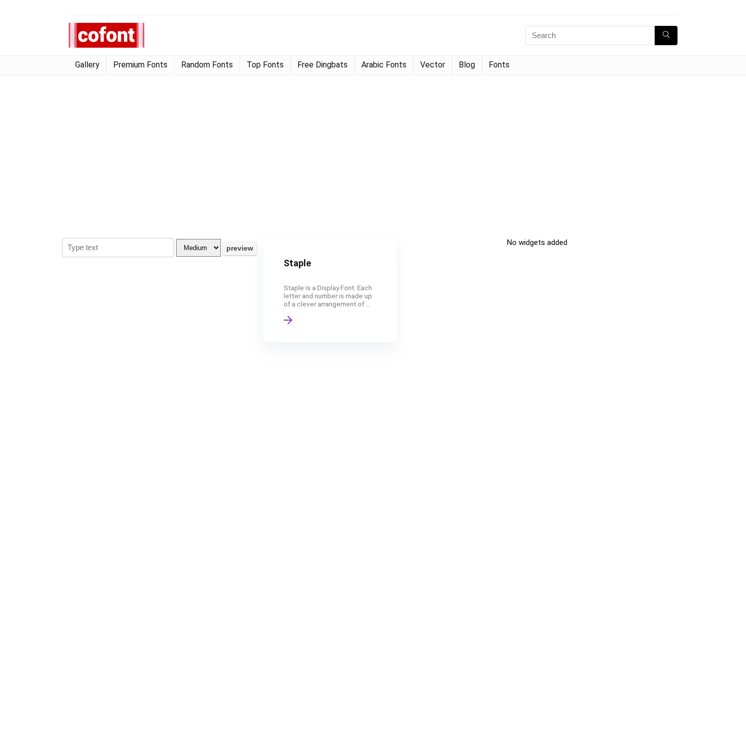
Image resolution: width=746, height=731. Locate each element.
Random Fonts (207, 64)
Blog (467, 64)
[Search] (666, 35)
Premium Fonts (140, 64)
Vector (432, 64)
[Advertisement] (373, 152)
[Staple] (329, 290)
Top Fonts (265, 64)
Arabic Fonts (383, 64)
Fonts (499, 64)
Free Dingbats (322, 64)
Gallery (87, 64)
